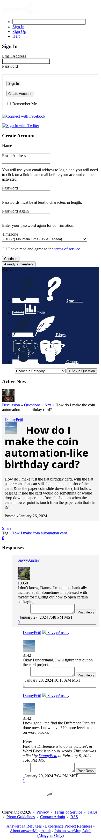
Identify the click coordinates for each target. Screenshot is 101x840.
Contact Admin (52, 817)
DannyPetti (14, 419)
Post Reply (86, 612)
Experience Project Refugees (68, 826)
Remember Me (24, 104)
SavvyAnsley (29, 560)
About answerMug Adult (30, 831)
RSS (74, 817)
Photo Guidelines (20, 817)
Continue (10, 259)
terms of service (67, 249)
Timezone (10, 234)
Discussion (11, 405)
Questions (32, 405)
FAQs (92, 812)
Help (16, 36)
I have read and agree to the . (44, 249)
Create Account (19, 94)
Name (7, 145)
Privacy (43, 812)
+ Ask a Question (82, 371)
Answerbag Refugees (24, 826)
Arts (47, 405)
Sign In (13, 84)
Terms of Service (68, 812)
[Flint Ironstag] (8, 400)
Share (6, 528)
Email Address (14, 56)
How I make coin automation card (39, 533)
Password (10, 66)
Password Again (15, 211)
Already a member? (18, 264)
